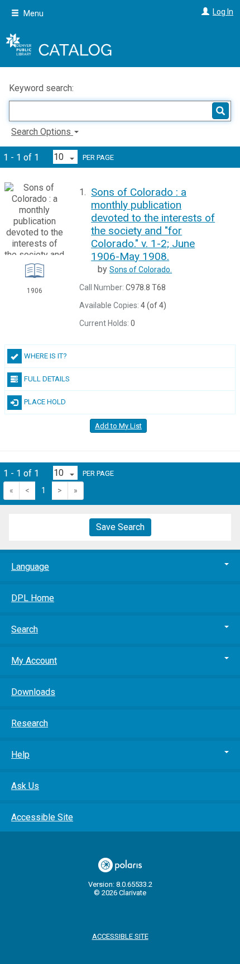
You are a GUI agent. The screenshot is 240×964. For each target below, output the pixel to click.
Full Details (47, 379)
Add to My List (118, 426)
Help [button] (20, 754)
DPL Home (32, 598)
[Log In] (204, 11)
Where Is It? (45, 356)
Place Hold (45, 402)
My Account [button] (34, 660)
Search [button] (24, 629)
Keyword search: (42, 88)
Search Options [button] (42, 131)
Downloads (33, 692)
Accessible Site (42, 817)
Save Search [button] (120, 527)
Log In (223, 11)
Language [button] (30, 566)
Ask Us (25, 786)
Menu (33, 13)
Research (29, 723)
